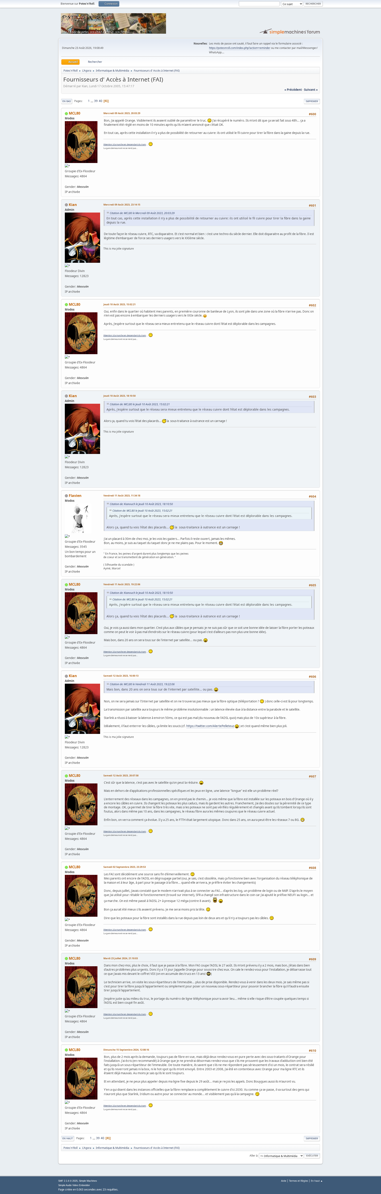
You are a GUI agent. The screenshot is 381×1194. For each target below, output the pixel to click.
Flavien (75, 495)
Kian (73, 204)
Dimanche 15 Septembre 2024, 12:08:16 (126, 1049)
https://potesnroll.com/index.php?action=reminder (239, 48)
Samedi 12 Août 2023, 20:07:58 (120, 775)
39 (96, 101)
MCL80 (74, 113)
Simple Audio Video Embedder (74, 1185)
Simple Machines (88, 1180)
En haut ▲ (317, 1180)
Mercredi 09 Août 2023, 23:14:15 (121, 204)
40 (100, 101)
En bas (66, 101)
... (92, 101)
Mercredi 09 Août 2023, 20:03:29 (121, 113)
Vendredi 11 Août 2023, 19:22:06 (121, 584)
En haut (67, 1138)
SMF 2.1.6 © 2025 (68, 1180)
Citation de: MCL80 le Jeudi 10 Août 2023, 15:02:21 (140, 404)
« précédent (293, 90)
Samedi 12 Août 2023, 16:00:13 (120, 675)
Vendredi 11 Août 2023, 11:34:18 (121, 495)
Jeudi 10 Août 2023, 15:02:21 (119, 304)
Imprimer (312, 101)
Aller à (254, 1155)
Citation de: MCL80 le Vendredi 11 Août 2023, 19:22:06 (142, 684)
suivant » (311, 90)
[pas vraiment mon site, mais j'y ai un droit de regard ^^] (66, 561)
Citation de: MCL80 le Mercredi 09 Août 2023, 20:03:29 (142, 213)
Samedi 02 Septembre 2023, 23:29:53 (124, 866)
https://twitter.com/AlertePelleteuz (210, 726)
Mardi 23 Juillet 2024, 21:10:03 (120, 958)
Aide (283, 1180)
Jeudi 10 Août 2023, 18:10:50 (119, 395)
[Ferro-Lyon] (66, 181)
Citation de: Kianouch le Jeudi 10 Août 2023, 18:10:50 (141, 504)
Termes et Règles (298, 1180)
